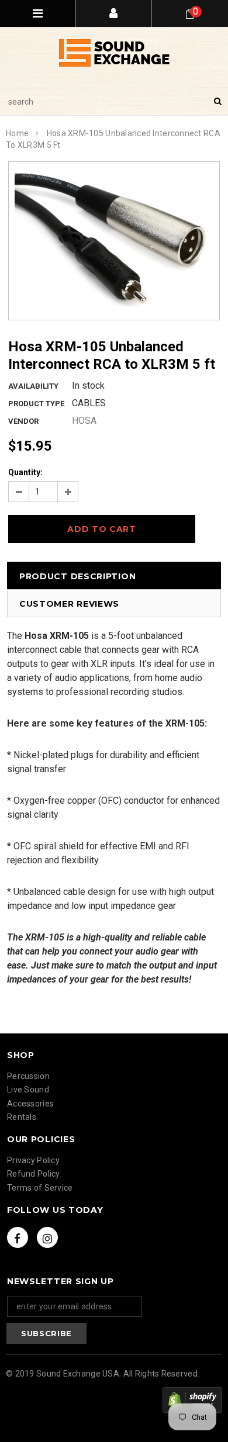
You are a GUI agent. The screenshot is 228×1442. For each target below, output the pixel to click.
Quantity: (25, 472)
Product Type (36, 403)
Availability (33, 386)
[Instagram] (47, 1237)
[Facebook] (17, 1237)
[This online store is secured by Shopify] (192, 1400)
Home (17, 133)
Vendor (23, 421)
